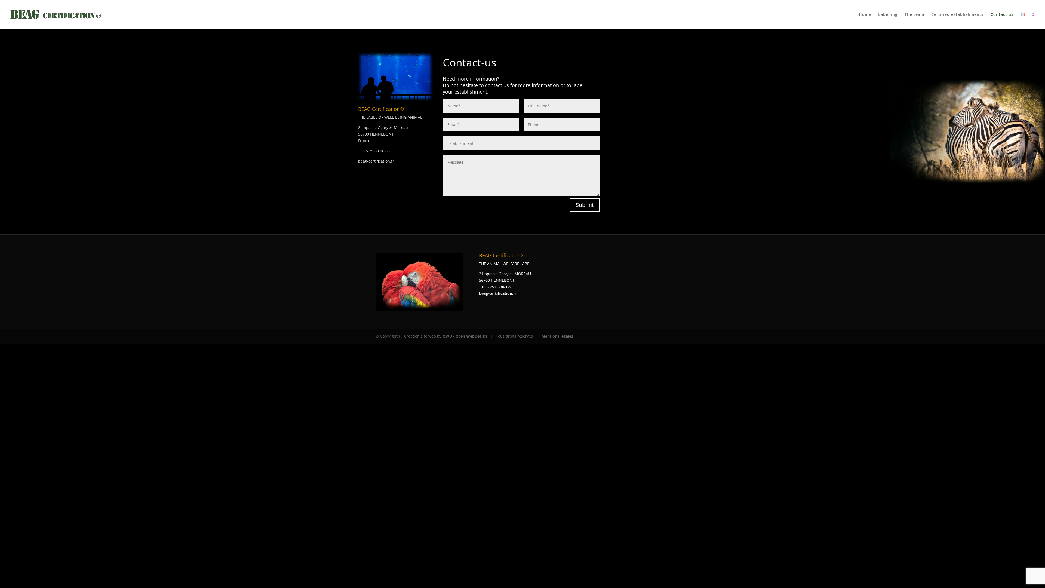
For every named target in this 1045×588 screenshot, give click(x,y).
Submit (585, 205)
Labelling (888, 15)
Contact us (1002, 15)
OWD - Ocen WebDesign (464, 336)
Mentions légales (557, 336)
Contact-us (469, 62)
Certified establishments (957, 15)
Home (865, 15)
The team (914, 15)
